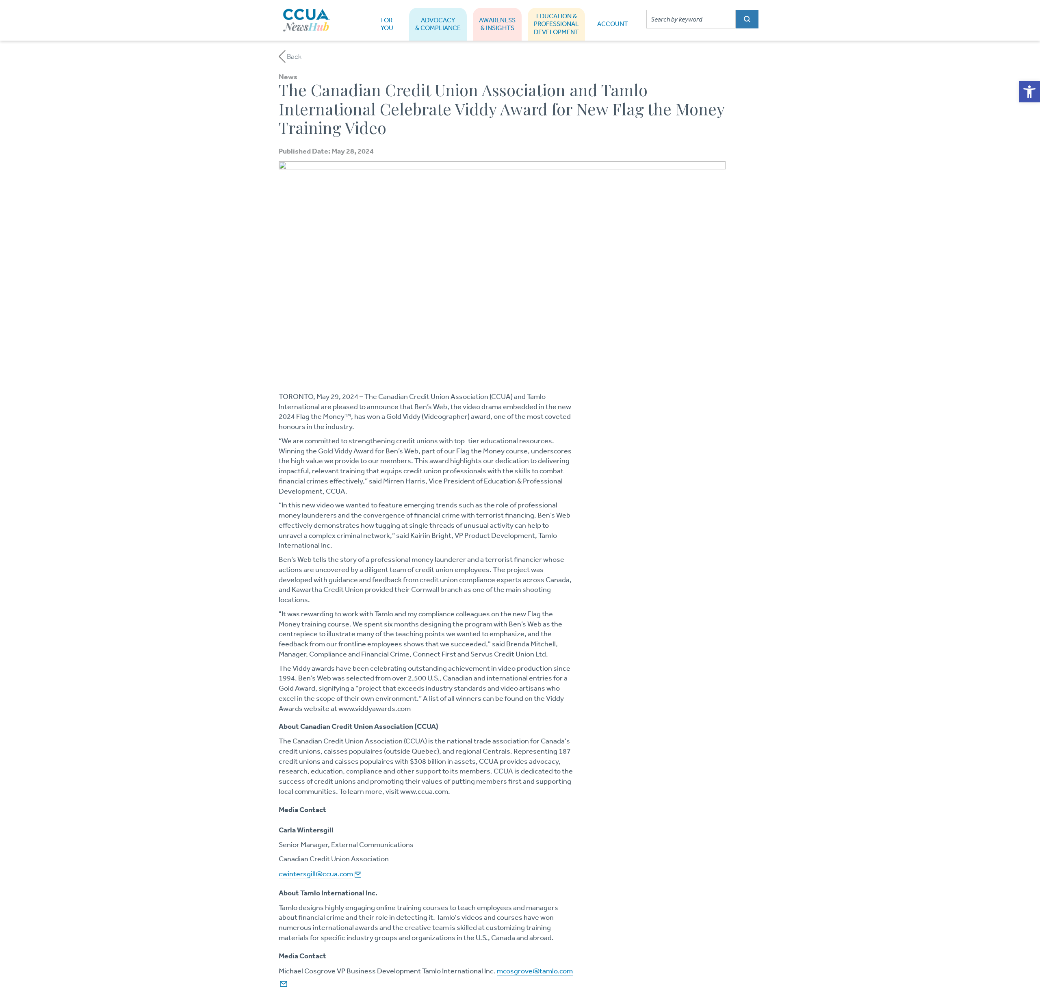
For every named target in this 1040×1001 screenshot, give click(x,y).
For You (387, 24)
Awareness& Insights (497, 24)
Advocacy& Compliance (438, 24)
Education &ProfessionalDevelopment (556, 23)
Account (612, 24)
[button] (1029, 91)
